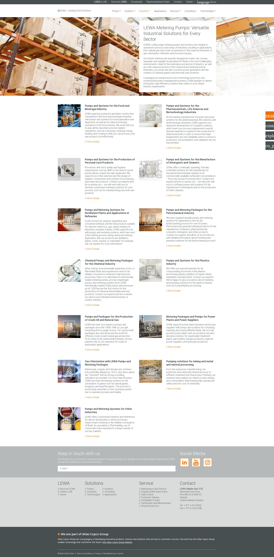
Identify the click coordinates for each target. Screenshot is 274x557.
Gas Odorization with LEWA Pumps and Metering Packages (108, 363)
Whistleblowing (109, 553)
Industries (145, 11)
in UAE (100, 1)
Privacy (97, 553)
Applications (160, 11)
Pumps (116, 11)
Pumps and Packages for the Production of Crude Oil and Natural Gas (109, 318)
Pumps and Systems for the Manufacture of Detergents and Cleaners (190, 161)
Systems (129, 11)
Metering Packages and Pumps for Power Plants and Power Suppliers (190, 318)
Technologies (207, 11)
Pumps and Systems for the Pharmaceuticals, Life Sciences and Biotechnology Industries (187, 109)
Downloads (136, 1)
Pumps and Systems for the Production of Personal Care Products (110, 161)
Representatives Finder (158, 1)
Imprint (120, 553)
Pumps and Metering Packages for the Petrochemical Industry (189, 211)
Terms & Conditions (85, 553)
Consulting (190, 11)
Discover (119, 1)
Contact (178, 1)
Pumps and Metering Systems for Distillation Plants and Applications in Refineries (107, 213)
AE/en (206, 2)
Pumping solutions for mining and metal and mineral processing (189, 363)
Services (175, 11)
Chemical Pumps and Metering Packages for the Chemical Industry (109, 262)
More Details (93, 141)
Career (189, 1)
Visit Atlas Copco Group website (117, 542)
